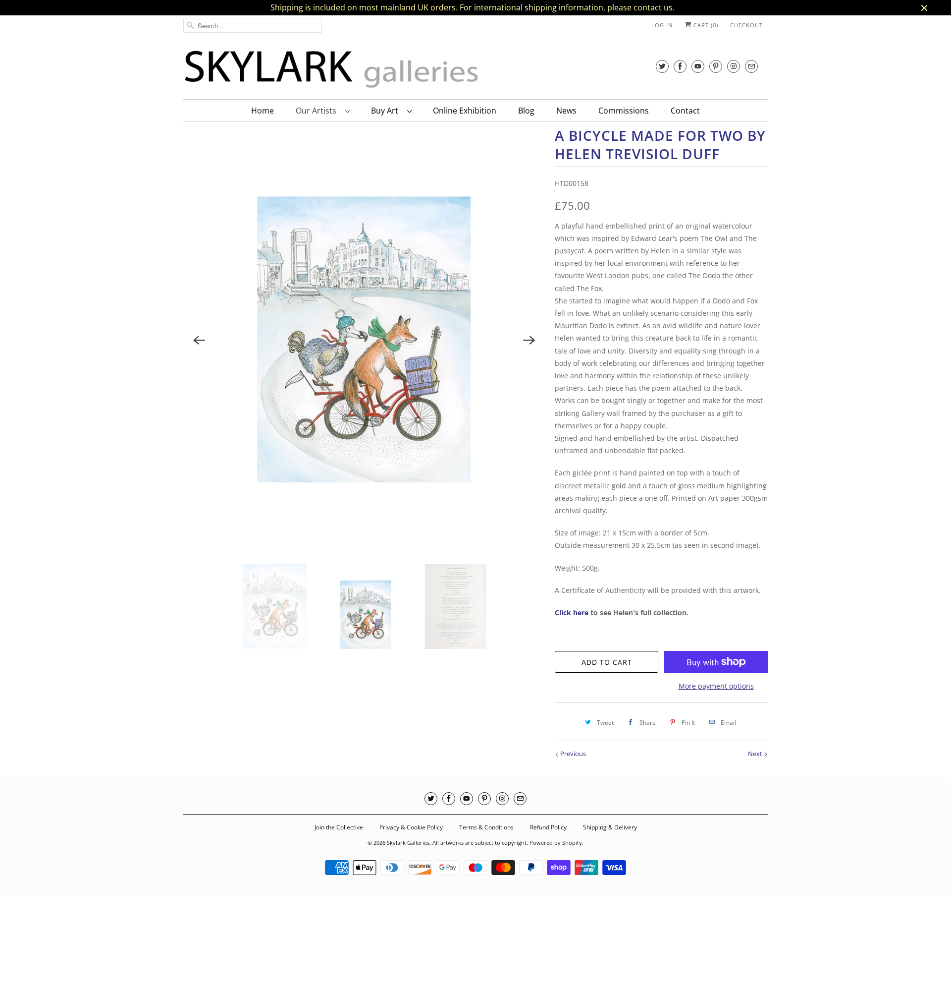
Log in (662, 25)
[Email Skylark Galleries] (751, 66)
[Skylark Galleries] (331, 69)
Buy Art (386, 110)
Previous (572, 753)
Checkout (746, 25)
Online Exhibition (464, 110)
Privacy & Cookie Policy (411, 827)
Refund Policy (548, 827)
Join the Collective (339, 827)
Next (756, 753)
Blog (526, 110)
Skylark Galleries (408, 842)
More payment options (716, 686)
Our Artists (318, 110)
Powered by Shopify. (556, 842)
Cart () (704, 25)
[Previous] (199, 340)
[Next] (529, 340)
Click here (571, 612)
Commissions (623, 110)
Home (262, 110)
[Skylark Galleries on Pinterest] (715, 66)
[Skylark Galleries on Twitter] (662, 66)
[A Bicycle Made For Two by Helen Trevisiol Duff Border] (364, 339)
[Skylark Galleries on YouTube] (697, 66)
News (566, 110)
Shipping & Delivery (610, 827)
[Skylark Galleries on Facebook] (680, 66)
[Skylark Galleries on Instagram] (733, 66)
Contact (685, 110)
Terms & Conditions (486, 827)
